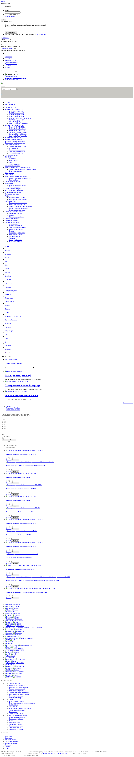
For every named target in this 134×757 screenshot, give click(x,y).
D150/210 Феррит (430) (16, 116)
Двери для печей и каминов (18, 199)
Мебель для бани (10, 201)
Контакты (8, 745)
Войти (3, 1)
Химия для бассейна (15, 240)
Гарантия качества (11, 76)
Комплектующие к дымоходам (15, 141)
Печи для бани (13, 180)
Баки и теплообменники (13, 181)
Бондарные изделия (15, 213)
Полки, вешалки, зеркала (17, 204)
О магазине (8, 736)
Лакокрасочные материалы (14, 190)
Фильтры (12, 238)
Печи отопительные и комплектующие (18, 167)
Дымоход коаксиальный (13, 137)
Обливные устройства (16, 217)
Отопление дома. (14, 363)
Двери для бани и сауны (17, 197)
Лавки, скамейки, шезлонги (18, 203)
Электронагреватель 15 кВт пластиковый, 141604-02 (21, 523)
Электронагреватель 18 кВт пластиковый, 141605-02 (21, 454)
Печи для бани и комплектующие (16, 176)
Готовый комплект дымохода (18, 123)
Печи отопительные (15, 171)
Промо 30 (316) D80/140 (17, 130)
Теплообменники (14, 236)
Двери (7, 196)
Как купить (8, 738)
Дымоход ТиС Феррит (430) (14, 109)
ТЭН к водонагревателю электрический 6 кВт (19, 557)
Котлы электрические (16, 153)
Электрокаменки (14, 187)
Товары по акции (10, 107)
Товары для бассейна (12, 222)
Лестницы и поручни (16, 229)
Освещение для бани (12, 194)
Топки (11, 162)
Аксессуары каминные (12, 166)
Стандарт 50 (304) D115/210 (18, 134)
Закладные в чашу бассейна (18, 227)
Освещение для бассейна (17, 233)
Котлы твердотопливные (17, 151)
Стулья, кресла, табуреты (17, 210)
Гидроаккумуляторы (11, 155)
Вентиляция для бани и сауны (15, 143)
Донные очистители (15, 226)
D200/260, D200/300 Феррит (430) (20, 118)
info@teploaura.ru (47, 753)
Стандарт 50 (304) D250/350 (18, 136)
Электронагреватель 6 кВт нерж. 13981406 (18, 500)
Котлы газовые (14, 148)
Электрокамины (14, 164)
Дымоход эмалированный (13, 139)
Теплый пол (9, 174)
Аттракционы (13, 224)
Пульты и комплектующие (17, 185)
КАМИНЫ (8, 157)
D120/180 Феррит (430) (16, 113)
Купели (11, 215)
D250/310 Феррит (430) (16, 120)
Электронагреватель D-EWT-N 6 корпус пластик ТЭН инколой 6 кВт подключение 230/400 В (32, 580)
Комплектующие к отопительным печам (22, 169)
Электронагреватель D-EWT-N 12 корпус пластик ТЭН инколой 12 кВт (26, 592)
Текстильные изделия (12, 218)
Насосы (11, 231)
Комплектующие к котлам (17, 146)
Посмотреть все (128, 403)
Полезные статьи (10, 739)
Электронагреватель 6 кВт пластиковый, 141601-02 (21, 488)
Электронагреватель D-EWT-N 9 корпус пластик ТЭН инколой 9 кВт (25, 465)
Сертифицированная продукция (15, 78)
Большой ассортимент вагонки (21, 395)
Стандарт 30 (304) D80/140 (17, 132)
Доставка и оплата (11, 743)
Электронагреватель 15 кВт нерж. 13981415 (18, 534)
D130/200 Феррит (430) (16, 114)
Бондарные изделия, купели (14, 211)
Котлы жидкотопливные (17, 150)
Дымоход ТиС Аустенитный (14, 125)
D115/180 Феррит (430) (16, 111)
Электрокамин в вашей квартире (22, 385)
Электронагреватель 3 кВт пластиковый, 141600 (20, 511)
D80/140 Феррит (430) (16, 122)
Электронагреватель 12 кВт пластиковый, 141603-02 (21, 546)
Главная (8, 406)
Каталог (7, 102)
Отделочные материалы (13, 192)
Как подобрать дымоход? (18, 375)
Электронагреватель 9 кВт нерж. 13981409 (18, 477)
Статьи (7, 748)
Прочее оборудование (16, 234)
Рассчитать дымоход (11, 741)
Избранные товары (7, 48)
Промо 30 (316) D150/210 (17, 127)
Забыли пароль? (10, 16)
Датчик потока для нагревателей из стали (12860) (20, 569)
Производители (10, 104)
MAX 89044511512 (60, 753)
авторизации (41, 34)
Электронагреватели (15, 241)
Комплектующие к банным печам (20, 178)
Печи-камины (13, 160)
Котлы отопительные (12, 144)
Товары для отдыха (11, 220)
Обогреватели (9, 173)
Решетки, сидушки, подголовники (20, 206)
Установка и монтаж (11, 79)
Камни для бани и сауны (13, 189)
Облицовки (12, 159)
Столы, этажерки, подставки (18, 208)
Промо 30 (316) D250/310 (17, 129)
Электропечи (9, 183)
